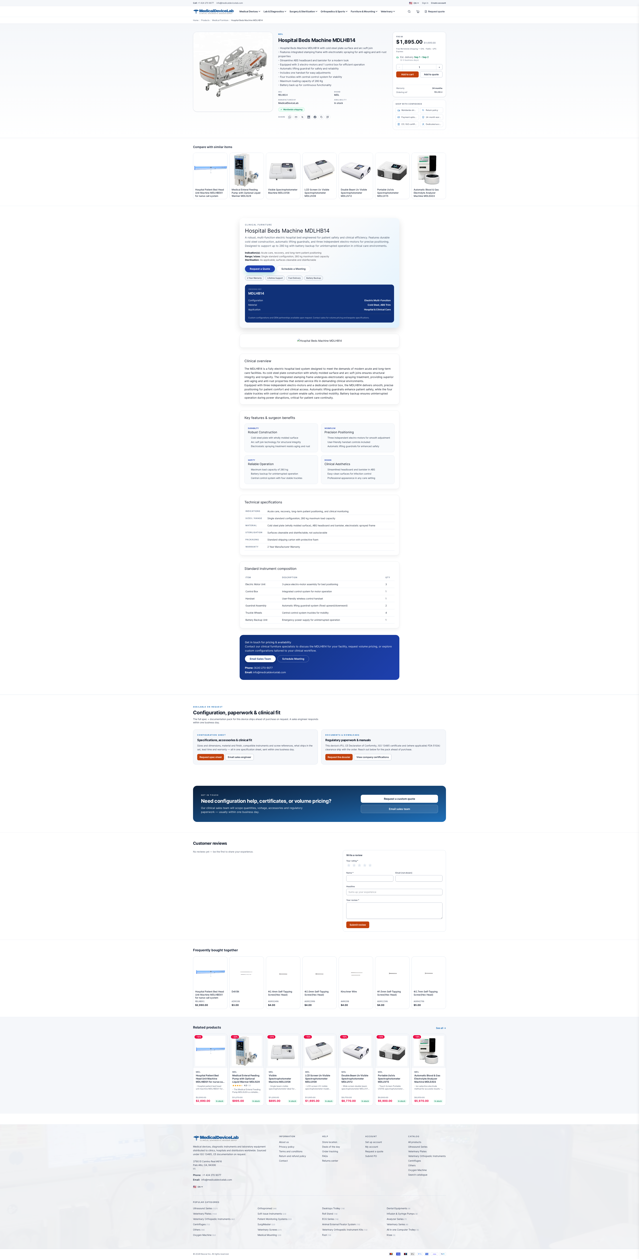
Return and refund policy (292, 1156)
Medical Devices (248, 11)
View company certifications (372, 757)
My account (371, 1146)
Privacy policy (286, 1146)
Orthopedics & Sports (333, 11)
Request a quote (374, 1151)
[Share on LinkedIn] (308, 117)
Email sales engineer (239, 757)
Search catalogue (417, 1174)
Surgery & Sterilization (302, 11)
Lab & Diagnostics (274, 11)
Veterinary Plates (417, 1151)
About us (284, 1142)
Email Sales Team (260, 658)
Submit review (358, 924)
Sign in (425, 3)
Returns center (330, 1160)
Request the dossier (339, 757)
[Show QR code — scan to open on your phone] (327, 117)
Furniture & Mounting (363, 11)
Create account (438, 3)
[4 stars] (364, 865)
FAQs (325, 1156)
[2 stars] (354, 865)
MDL (280, 34)
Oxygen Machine (417, 1170)
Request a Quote (260, 268)
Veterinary (387, 11)
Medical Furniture (220, 20)
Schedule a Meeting (293, 268)
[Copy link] (321, 117)
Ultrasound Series (417, 1146)
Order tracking (330, 1151)
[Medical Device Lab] (213, 11)
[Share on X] (302, 117)
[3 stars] (359, 865)
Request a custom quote (399, 798)
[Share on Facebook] (315, 117)
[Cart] (418, 11)
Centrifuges (414, 1160)
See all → (441, 1028)
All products (414, 1142)
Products (205, 20)
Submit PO (371, 1156)
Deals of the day (331, 1146)
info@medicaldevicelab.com (229, 3)
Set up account (373, 1142)
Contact (283, 1160)
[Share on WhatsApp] (289, 117)
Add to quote (431, 74)
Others (412, 1165)
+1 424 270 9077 (203, 3)
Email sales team (399, 809)
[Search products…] (409, 11)
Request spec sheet (211, 757)
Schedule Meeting (293, 658)
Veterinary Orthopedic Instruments (427, 1156)
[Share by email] (296, 117)
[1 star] (348, 865)
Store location (329, 1142)
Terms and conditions (290, 1151)
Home (196, 20)
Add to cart (407, 74)
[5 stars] (370, 865)
